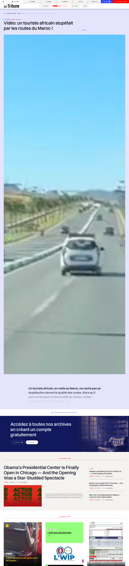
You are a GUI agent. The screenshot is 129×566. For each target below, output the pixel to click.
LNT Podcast (64, 1)
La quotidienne (45, 5)
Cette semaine (75, 5)
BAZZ (85, 30)
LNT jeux (80, 1)
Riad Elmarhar (23, 482)
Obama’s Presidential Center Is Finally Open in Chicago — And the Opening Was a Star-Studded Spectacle (41, 473)
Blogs (19, 13)
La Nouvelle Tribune (11, 6)
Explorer (85, 5)
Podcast (53, 529)
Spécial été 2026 (60, 5)
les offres (31, 442)
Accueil (8, 13)
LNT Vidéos (48, 1)
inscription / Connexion (121, 1)
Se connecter (16, 442)
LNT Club (106, 1)
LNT (6, 564)
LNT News (16, 1)
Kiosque (93, 556)
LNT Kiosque (32, 1)
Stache (6, 482)
